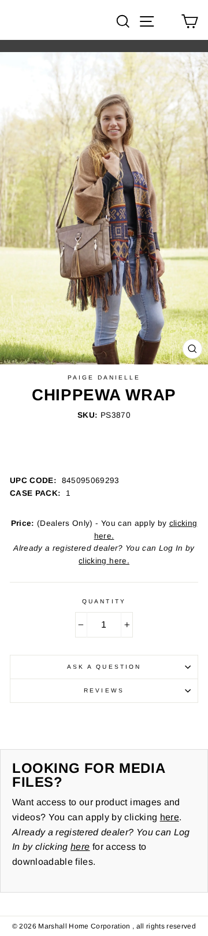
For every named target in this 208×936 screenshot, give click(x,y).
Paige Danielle (104, 377)
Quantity (103, 601)
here (169, 817)
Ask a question (104, 667)
